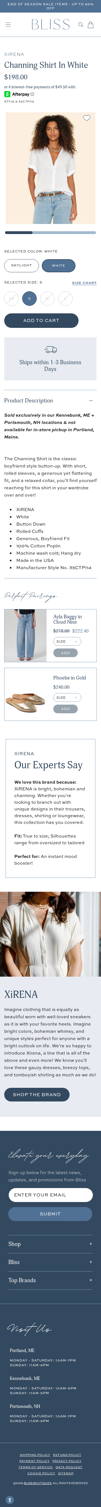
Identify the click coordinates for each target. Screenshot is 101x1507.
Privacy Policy (67, 1461)
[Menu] (8, 24)
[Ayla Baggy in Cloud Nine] (25, 635)
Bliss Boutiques (38, 1483)
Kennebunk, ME (25, 1378)
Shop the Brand (37, 1094)
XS (11, 298)
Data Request (69, 1467)
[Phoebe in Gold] (25, 694)
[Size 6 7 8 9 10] (67, 697)
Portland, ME (22, 1350)
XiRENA (24, 753)
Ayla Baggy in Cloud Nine (67, 619)
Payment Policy (34, 1461)
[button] (80, 24)
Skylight (21, 265)
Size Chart (84, 282)
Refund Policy (67, 1455)
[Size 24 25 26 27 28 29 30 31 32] (67, 641)
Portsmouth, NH (25, 1406)
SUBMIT (50, 1214)
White (58, 265)
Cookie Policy (41, 1473)
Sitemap (66, 1473)
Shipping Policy (35, 1455)
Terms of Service (36, 1467)
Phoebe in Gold (69, 678)
